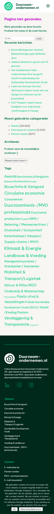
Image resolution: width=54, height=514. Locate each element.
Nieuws (15, 125)
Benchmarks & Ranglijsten (33, 176)
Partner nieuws (19, 133)
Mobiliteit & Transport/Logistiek (13, 423)
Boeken (33, 181)
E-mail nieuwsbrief (13, 480)
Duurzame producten (14, 413)
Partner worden (11, 471)
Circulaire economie (24, 193)
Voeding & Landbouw (14, 443)
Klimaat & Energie (22, 248)
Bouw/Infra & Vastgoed (24, 186)
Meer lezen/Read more (31, 509)
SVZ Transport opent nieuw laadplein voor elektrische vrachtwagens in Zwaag (26, 106)
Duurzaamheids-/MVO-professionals (16, 448)
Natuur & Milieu (16, 285)
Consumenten (13, 199)
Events (24, 219)
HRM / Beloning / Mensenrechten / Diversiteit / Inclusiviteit (26, 224)
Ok (14, 509)
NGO (32, 285)
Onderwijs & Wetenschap (24, 291)
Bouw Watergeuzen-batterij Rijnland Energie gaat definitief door (28, 53)
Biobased (9, 181)
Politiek (30, 302)
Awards (10, 176)
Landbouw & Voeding (25, 255)
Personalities (10, 297)
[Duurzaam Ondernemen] (26, 6)
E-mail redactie (11, 467)
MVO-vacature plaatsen (16, 476)
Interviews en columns (23, 129)
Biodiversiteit (21, 181)
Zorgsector (34, 325)
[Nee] (50, 497)
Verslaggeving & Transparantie (12, 437)
